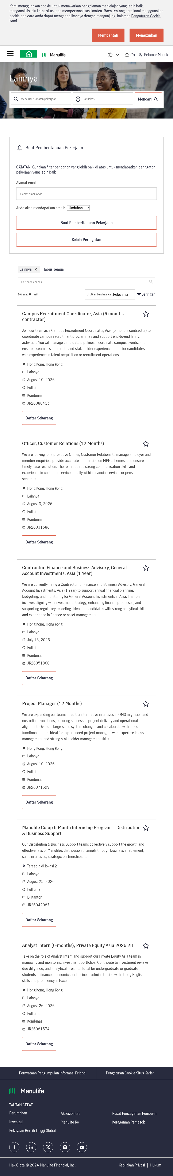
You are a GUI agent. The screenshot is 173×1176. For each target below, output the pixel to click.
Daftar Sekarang (39, 417)
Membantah (108, 35)
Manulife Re (70, 1122)
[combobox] (41, 98)
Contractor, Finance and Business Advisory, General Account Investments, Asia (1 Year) (74, 570)
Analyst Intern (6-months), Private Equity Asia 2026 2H (77, 945)
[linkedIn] (31, 1147)
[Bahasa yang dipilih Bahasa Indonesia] (114, 55)
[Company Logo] (28, 54)
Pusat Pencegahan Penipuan (134, 1113)
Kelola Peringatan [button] (86, 239)
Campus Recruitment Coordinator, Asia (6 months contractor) (73, 316)
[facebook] (14, 1147)
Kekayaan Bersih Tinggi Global (32, 1130)
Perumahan (18, 1112)
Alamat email (26, 182)
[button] (35, 269)
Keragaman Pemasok (128, 1122)
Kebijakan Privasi (132, 1165)
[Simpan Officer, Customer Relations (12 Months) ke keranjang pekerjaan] (145, 443)
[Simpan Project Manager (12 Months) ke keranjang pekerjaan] (145, 703)
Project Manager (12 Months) (52, 703)
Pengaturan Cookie (146, 15)
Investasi (16, 1121)
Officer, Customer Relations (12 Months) (63, 443)
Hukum (155, 1165)
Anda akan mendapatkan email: (40, 207)
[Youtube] (82, 1147)
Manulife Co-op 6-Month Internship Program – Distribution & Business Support (81, 830)
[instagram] (65, 1147)
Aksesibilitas (70, 1113)
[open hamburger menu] (10, 54)
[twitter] (48, 1147)
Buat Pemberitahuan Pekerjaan (87, 222)
